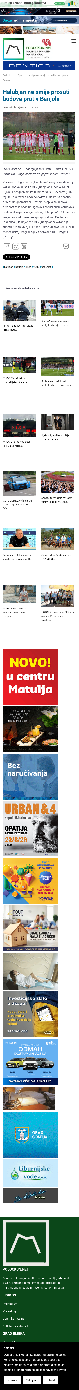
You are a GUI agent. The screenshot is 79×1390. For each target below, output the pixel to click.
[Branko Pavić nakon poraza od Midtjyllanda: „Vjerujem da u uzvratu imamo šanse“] (57, 308)
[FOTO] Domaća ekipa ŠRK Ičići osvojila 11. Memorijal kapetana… (57, 616)
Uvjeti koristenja (13, 1318)
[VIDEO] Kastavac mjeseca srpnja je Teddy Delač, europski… (16, 612)
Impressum (10, 1303)
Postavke (12, 1380)
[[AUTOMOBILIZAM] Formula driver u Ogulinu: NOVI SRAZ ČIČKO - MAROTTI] (19, 483)
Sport (20, 75)
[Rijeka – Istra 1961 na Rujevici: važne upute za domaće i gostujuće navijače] (19, 310)
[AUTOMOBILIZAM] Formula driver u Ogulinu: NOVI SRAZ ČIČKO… (17, 504)
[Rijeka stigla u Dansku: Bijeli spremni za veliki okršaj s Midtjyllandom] (57, 422)
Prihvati (50, 1380)
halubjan (8, 266)
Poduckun (8, 75)
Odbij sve (32, 1380)
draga (28, 266)
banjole (19, 266)
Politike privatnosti (15, 1326)
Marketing (9, 1311)
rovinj (36, 266)
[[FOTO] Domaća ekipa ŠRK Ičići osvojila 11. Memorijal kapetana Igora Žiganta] (57, 596)
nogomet (46, 266)
